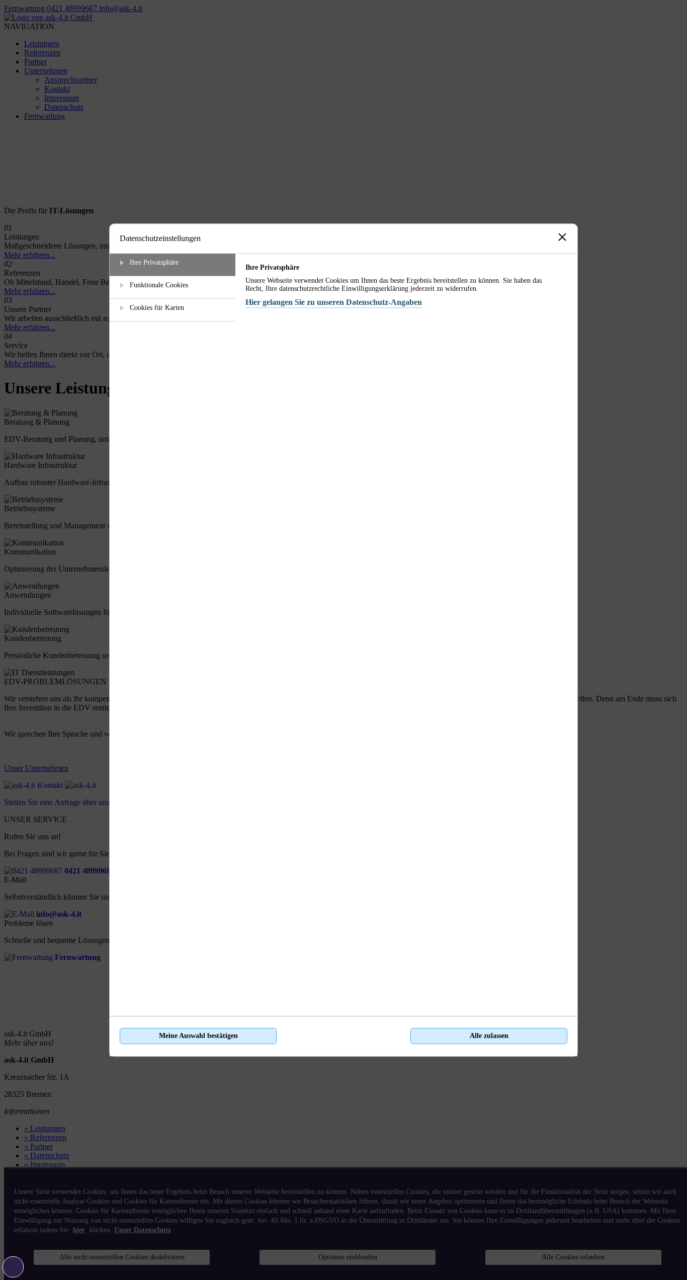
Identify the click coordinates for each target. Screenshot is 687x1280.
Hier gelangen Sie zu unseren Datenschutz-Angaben (333, 302)
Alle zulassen (489, 1035)
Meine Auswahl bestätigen (198, 1035)
